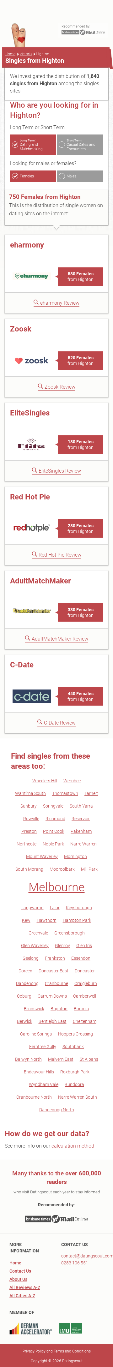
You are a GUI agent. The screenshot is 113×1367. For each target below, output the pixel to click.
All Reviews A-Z (24, 1287)
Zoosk (20, 329)
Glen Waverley (35, 945)
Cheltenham (84, 1021)
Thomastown (65, 793)
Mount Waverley (42, 856)
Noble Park (53, 843)
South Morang (29, 869)
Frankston (55, 958)
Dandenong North (56, 1109)
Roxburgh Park (74, 1071)
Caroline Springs (36, 1033)
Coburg (24, 996)
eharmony (27, 245)
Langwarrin (32, 907)
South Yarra (81, 806)
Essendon (80, 958)
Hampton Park (77, 920)
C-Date (22, 664)
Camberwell (84, 996)
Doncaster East (53, 970)
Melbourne (57, 887)
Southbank (73, 1046)
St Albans (89, 1059)
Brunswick (34, 1008)
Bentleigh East (53, 1021)
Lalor (55, 907)
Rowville (31, 818)
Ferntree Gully (42, 1046)
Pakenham (81, 831)
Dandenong (27, 983)
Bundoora (74, 1084)
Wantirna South (30, 793)
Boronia (81, 1008)
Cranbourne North (34, 1097)
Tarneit (91, 793)
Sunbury (28, 806)
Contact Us (20, 1271)
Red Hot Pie (30, 496)
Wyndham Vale (43, 1084)
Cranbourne (56, 983)
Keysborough (79, 907)
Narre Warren (83, 843)
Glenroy (62, 945)
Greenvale (38, 932)
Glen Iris (84, 945)
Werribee (72, 780)
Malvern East (60, 1059)
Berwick (24, 1021)
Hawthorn (46, 920)
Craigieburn (85, 983)
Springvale (53, 806)
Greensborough (69, 932)
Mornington (75, 856)
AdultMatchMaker (40, 580)
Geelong (31, 958)
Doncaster (85, 970)
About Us (18, 1279)
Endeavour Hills (39, 1071)
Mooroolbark (62, 869)
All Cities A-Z (22, 1295)
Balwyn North (28, 1059)
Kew (26, 920)
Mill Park (89, 869)
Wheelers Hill (44, 780)
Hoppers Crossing (75, 1033)
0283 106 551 (74, 1262)
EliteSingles (30, 413)
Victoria (26, 54)
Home (10, 54)
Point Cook (53, 831)
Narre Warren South (77, 1097)
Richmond (55, 818)
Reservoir (81, 818)
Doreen (25, 970)
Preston (29, 831)
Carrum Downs (52, 996)
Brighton (59, 1008)
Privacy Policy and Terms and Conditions (57, 1351)
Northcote (26, 843)
